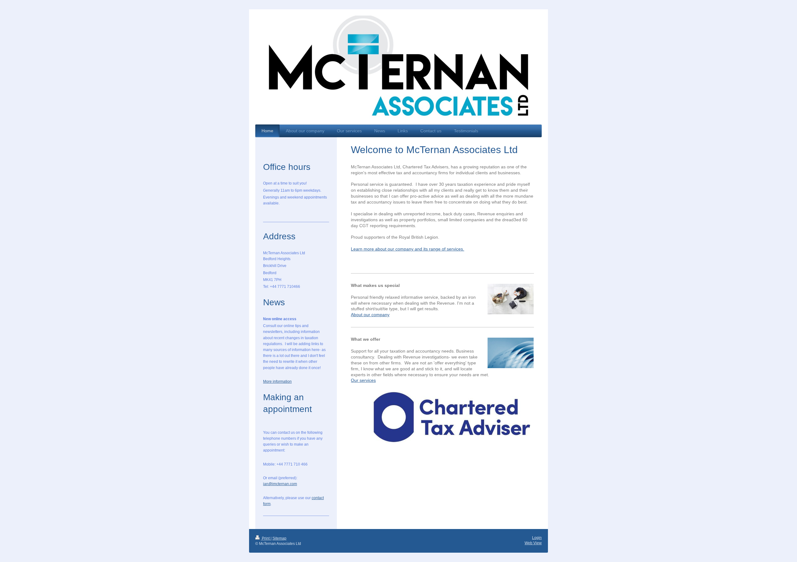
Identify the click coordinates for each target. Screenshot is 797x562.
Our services (363, 380)
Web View (533, 543)
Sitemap (279, 538)
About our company (370, 314)
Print (266, 538)
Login (537, 538)
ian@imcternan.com (280, 484)
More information (277, 381)
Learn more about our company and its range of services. (407, 248)
